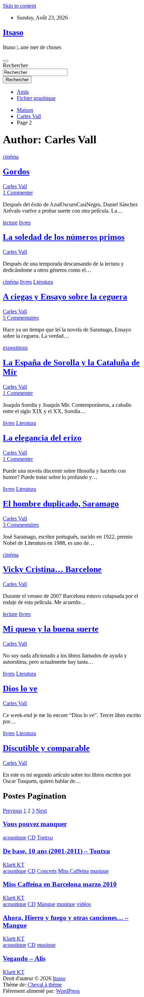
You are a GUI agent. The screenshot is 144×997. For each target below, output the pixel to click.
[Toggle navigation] (5, 61)
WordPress (68, 991)
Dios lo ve (20, 688)
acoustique (14, 837)
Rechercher (15, 65)
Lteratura (43, 282)
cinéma (11, 157)
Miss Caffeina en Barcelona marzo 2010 (60, 884)
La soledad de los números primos (63, 237)
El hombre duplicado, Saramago (61, 503)
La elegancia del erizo (42, 437)
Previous (12, 811)
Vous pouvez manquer (35, 824)
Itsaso (13, 32)
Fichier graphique (36, 98)
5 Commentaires (21, 318)
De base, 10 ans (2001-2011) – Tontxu (56, 851)
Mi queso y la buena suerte (51, 628)
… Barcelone (52, 569)
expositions (15, 348)
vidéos (84, 904)
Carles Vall (15, 186)
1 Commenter (18, 193)
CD (32, 837)
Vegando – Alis (24, 958)
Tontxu (45, 837)
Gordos (16, 171)
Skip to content (19, 6)
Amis (23, 92)
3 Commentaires (21, 525)
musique (99, 871)
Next (41, 811)
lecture (10, 223)
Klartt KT (13, 865)
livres (25, 223)
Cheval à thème (45, 985)
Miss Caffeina (73, 871)
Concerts (47, 871)
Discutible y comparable (46, 748)
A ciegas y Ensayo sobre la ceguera (65, 296)
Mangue (46, 904)
